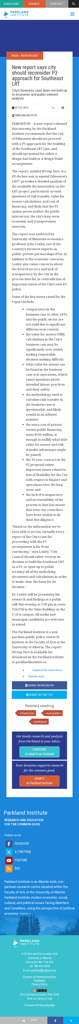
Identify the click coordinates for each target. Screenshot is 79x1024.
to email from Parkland (39, 752)
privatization (40, 721)
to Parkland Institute (39, 781)
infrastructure (27, 713)
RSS (17, 868)
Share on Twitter (40, 694)
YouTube (20, 860)
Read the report (36, 676)
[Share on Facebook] (55, 1020)
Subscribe (11, 4)
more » (25, 913)
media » (16, 55)
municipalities (53, 713)
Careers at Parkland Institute (39, 976)
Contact (57, 4)
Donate (34, 4)
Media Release (29, 55)
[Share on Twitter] (71, 1020)
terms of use (44, 998)
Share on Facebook (40, 685)
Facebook (21, 843)
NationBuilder (47, 1005)
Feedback (39, 980)
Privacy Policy (39, 984)
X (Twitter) (22, 852)
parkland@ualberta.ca (43, 970)
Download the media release (47, 670)
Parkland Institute (16, 14)
